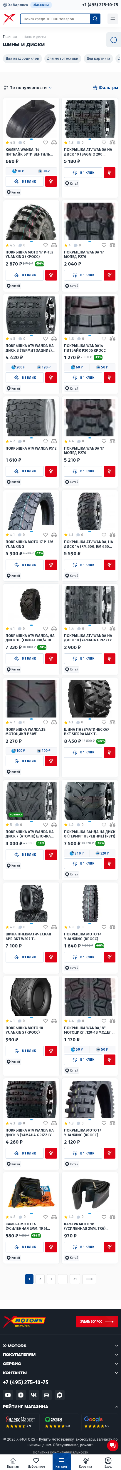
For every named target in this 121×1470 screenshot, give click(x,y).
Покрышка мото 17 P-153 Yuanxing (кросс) (29, 254)
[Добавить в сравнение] (54, 143)
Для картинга (98, 58)
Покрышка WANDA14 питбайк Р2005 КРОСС (85, 347)
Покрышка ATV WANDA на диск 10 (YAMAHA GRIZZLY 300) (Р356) (88, 638)
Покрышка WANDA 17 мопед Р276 (84, 254)
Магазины (41, 5)
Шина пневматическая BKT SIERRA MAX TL (87, 731)
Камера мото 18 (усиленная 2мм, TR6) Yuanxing (84, 1226)
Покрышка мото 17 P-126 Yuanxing (29, 544)
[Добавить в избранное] (45, 143)
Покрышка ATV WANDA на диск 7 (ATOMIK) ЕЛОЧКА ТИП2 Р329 (30, 834)
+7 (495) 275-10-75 (100, 5)
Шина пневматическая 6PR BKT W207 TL (28, 936)
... (62, 1279)
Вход (108, 1467)
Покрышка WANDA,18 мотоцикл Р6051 (26, 731)
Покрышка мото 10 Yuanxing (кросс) (24, 1030)
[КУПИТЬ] (51, 181)
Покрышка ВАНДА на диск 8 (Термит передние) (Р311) (89, 834)
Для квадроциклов (22, 58)
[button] (18, 171)
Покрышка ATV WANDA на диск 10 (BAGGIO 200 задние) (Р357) (88, 151)
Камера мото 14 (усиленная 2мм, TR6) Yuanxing (26, 1226)
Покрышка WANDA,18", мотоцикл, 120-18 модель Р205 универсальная (89, 1030)
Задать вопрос (91, 1322)
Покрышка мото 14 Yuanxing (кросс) (83, 936)
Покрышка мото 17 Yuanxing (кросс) (82, 1132)
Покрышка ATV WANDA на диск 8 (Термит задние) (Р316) (30, 348)
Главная (13, 1467)
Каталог (62, 1467)
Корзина (85, 1467)
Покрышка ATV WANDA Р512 (31, 448)
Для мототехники (62, 58)
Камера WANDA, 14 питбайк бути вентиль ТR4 (28, 151)
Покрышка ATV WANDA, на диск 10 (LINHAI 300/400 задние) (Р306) (30, 638)
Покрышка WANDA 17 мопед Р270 (84, 450)
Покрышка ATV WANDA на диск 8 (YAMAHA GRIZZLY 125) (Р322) (30, 1132)
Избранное (36, 1467)
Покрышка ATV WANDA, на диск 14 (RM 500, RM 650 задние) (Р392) (88, 544)
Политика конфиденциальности (60, 1452)
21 (75, 1279)
